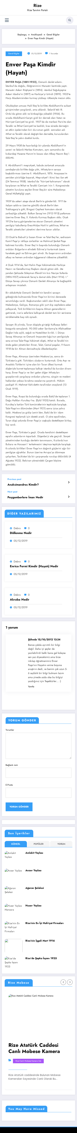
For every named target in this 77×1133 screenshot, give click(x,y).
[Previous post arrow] (69, 482)
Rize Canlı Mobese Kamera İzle (28, 1061)
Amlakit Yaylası (34, 853)
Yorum (61, 844)
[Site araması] (69, 20)
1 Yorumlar (53, 53)
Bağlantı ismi (12, 765)
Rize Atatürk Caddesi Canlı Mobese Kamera (34, 1048)
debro (17, 528)
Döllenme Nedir (21, 533)
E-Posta (9, 785)
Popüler (38, 844)
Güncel (15, 844)
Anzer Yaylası (33, 870)
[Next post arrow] (69, 497)
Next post (12, 491)
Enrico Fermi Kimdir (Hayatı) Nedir (34, 566)
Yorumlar (10, 730)
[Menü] (7, 20)
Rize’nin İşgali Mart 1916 (40, 940)
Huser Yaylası (33, 905)
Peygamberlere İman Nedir (25, 497)
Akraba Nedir (19, 600)
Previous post (14, 479)
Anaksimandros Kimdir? (23, 485)
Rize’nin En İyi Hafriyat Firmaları (44, 923)
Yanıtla (31, 686)
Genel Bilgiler (13, 53)
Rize (37, 5)
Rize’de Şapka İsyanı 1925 (41, 958)
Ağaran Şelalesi (34, 888)
